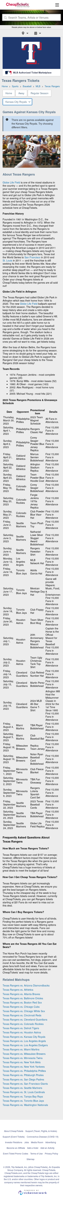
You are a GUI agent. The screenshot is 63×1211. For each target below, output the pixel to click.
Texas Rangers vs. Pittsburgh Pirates (23, 1075)
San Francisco (32, 257)
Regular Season (39, 93)
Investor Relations (13, 1142)
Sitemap (30, 1159)
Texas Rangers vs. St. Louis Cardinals (24, 1092)
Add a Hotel (32, 1147)
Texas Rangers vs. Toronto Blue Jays (23, 1100)
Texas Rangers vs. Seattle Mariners (22, 1088)
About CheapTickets (13, 1130)
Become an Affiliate (16, 1147)
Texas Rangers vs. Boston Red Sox (22, 1002)
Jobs (26, 1142)
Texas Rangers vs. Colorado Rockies (23, 1024)
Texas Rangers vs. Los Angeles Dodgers (25, 1045)
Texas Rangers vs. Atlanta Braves (21, 994)
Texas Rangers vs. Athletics (18, 989)
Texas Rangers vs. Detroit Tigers (21, 1028)
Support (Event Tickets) (14, 1136)
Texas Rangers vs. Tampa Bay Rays (23, 1096)
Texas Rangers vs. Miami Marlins (21, 1049)
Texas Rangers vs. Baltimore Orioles (23, 998)
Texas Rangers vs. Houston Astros (22, 1032)
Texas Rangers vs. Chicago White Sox (24, 1011)
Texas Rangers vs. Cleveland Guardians (25, 1019)
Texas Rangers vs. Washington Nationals (25, 1105)
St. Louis (7, 260)
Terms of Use (36, 1153)
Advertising (50, 1142)
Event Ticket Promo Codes (15, 1153)
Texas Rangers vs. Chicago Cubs (21, 1006)
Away (21, 93)
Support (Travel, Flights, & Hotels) (41, 1130)
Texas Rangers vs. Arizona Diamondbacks (26, 985)
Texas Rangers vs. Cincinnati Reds (22, 1015)
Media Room (37, 1142)
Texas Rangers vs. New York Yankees (24, 1066)
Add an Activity (47, 1147)
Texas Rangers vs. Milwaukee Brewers (24, 1053)
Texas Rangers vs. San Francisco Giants (25, 1083)
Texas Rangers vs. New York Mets (22, 1062)
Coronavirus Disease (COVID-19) (42, 1136)
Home (8, 93)
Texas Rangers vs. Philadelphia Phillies (24, 1071)
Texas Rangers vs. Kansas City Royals (24, 1036)
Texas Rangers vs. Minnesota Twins (23, 1058)
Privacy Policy (51, 1153)
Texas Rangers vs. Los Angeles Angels (24, 1041)
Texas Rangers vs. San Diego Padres (23, 1079)
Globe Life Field (11, 182)
